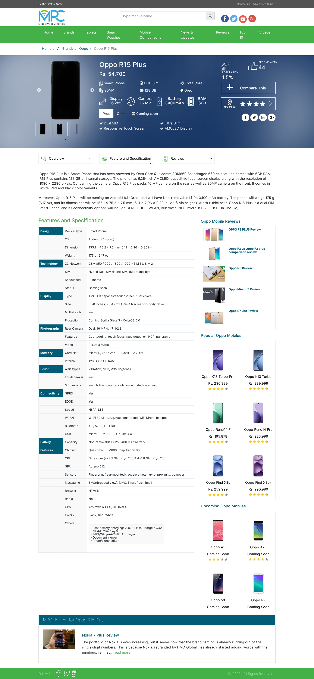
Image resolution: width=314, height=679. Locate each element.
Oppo (83, 48)
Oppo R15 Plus (105, 48)
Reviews (222, 32)
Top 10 (242, 34)
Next (92, 90)
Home (48, 32)
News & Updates (187, 34)
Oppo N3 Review (240, 268)
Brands (69, 32)
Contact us (243, 4)
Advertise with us (262, 4)
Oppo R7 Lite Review (243, 310)
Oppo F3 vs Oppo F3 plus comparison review (247, 250)
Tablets (91, 32)
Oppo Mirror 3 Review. (245, 289)
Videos (264, 32)
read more (122, 652)
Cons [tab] (121, 113)
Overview (56, 158)
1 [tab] (66, 139)
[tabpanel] (42, 129)
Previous (39, 90)
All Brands (65, 48)
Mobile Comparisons (150, 34)
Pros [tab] (106, 113)
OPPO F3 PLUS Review (245, 229)
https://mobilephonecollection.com (199, 674)
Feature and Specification (130, 158)
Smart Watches (113, 34)
